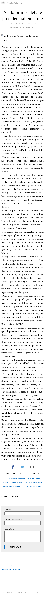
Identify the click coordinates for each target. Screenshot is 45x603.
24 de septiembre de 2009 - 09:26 (22, 24)
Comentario (9, 529)
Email (32, 467)
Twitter (22, 467)
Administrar (37, 592)
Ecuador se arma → (31, 566)
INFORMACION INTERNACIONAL (22, 27)
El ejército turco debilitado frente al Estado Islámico (22, 486)
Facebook (13, 467)
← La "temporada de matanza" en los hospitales (11, 567)
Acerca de (7, 592)
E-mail (13, 519)
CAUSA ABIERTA (14, 3)
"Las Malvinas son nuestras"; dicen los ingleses (22, 478)
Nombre (7, 510)
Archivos (22, 592)
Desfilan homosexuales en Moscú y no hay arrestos (22, 482)
